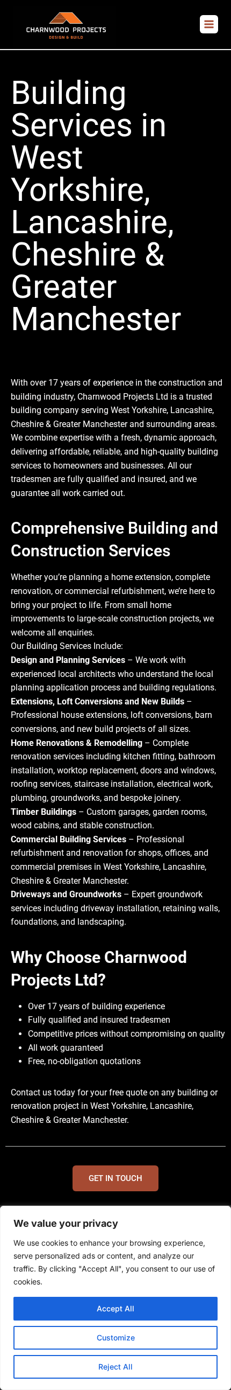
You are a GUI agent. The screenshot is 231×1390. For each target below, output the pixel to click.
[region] (115, 1298)
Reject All (115, 1366)
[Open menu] (209, 24)
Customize (116, 1337)
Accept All (115, 1308)
